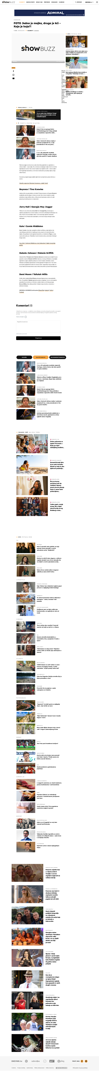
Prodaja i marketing (21, 1067)
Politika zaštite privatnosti (39, 1067)
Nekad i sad (39, 2)
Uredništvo (14, 1067)
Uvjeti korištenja (30, 1067)
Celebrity (22, 2)
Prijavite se (38, 338)
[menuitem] (97, 2)
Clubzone (61, 2)
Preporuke (47, 2)
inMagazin (54, 2)
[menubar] (97, 2)
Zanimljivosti (30, 2)
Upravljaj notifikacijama (62, 1067)
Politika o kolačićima (50, 1067)
